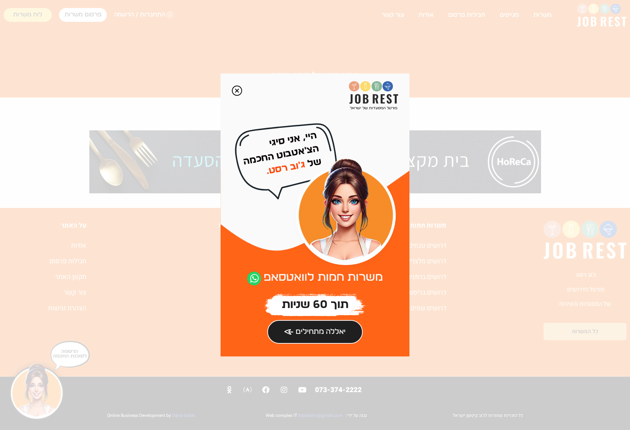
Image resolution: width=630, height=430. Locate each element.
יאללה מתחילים (321, 331)
